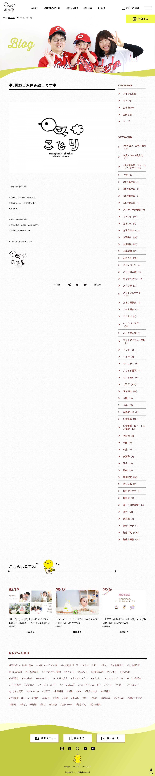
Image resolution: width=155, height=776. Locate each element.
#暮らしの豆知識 (28, 704)
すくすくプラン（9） (133, 279)
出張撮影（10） (130, 419)
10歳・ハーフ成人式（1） (133, 157)
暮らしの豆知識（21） (134, 505)
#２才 (104, 665)
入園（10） (128, 398)
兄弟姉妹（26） (130, 391)
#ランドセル (33, 691)
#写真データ (91, 691)
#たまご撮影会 (134, 678)
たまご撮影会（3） (132, 302)
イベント (127, 101)
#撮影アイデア (135, 698)
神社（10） (128, 512)
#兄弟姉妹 (58, 691)
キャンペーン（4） (132, 265)
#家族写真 (106, 698)
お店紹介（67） (130, 244)
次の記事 (97, 285)
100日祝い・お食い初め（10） (134, 147)
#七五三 (46, 691)
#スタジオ (96, 678)
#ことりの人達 (61, 678)
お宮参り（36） (130, 237)
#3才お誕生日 (133, 665)
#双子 (85, 698)
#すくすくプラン (79, 678)
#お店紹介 (125, 672)
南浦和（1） (129, 456)
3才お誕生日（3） (132, 189)
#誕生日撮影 (95, 704)
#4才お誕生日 (15, 672)
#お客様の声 (97, 672)
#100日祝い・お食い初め (21, 665)
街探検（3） (129, 519)
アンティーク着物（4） (134, 209)
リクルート (76, 767)
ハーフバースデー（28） (132, 324)
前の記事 (57, 285)
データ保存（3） (131, 309)
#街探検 (53, 704)
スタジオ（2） (130, 286)
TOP (4, 18)
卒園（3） (128, 442)
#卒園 (56, 698)
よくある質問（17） (133, 370)
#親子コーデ (66, 704)
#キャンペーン (43, 678)
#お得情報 (14, 678)
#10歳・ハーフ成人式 (46, 665)
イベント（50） (130, 216)
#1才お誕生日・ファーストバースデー (79, 665)
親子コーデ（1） (131, 525)
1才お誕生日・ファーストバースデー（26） (134, 166)
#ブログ (59, 626)
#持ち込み (119, 698)
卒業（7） (128, 449)
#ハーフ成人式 (67, 685)
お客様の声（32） (132, 230)
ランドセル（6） (131, 377)
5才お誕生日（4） (132, 203)
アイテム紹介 (129, 94)
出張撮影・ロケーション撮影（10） (134, 427)
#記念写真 (81, 704)
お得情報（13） (130, 251)
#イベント (69, 672)
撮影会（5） (129, 498)
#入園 (69, 691)
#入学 (78, 691)
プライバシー (86, 767)
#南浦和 (75, 698)
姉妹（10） (128, 470)
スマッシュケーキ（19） (132, 294)
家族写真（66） (130, 477)
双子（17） (128, 463)
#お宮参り (112, 672)
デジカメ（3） (130, 316)
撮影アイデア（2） (132, 491)
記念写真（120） (131, 532)
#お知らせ (12, 626)
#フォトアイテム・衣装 (89, 685)
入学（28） (128, 405)
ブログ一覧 (11, 18)
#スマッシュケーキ (114, 678)
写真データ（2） (131, 412)
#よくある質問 (16, 691)
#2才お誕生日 (117, 665)
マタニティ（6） (131, 363)
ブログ (126, 121)
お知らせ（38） (130, 258)
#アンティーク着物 (51, 672)
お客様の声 (128, 107)
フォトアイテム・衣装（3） (134, 341)
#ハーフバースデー (47, 685)
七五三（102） (130, 384)
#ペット (108, 685)
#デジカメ (29, 685)
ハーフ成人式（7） (132, 333)
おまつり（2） (130, 223)
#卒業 (65, 698)
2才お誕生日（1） (132, 182)
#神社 (43, 704)
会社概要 (67, 767)
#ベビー (119, 685)
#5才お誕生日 (32, 672)
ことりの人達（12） (133, 272)
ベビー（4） (129, 357)
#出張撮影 (106, 691)
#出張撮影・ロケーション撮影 (23, 698)
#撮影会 (12, 704)
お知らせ (127, 114)
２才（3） (128, 175)
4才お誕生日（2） (132, 196)
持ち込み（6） (130, 484)
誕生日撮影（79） (132, 539)
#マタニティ (133, 685)
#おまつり (83, 672)
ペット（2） (129, 350)
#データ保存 (15, 685)
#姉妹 (94, 698)
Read (29, 631)
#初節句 (46, 698)
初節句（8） (129, 436)
